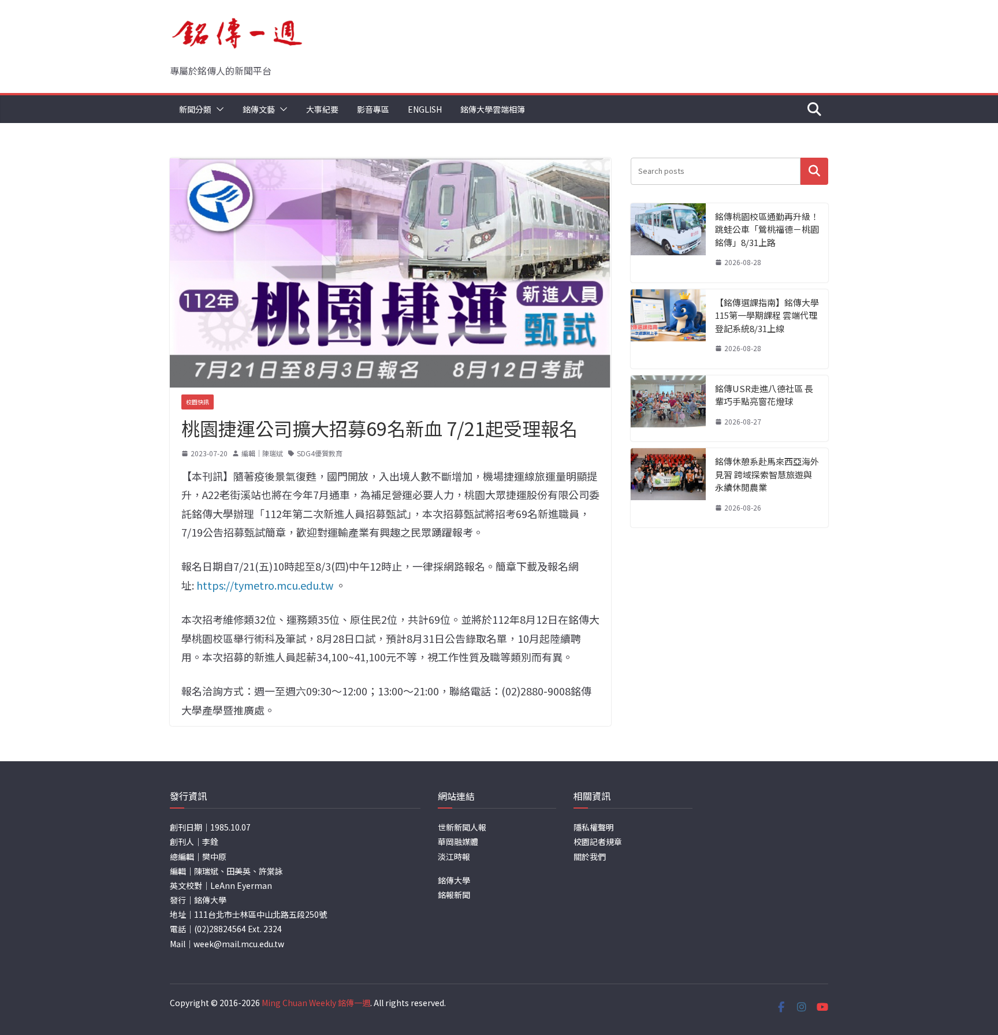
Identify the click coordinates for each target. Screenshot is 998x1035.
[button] (217, 109)
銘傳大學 (454, 880)
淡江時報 (454, 856)
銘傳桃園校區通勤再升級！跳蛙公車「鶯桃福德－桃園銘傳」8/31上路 (767, 229)
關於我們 (590, 856)
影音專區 (373, 109)
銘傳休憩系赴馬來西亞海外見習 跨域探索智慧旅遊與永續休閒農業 (767, 474)
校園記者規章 (598, 841)
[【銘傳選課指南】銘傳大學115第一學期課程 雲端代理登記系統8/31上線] (668, 328)
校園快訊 (197, 401)
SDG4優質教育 (319, 453)
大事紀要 (322, 109)
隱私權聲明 (594, 827)
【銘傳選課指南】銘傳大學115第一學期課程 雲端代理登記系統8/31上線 (767, 315)
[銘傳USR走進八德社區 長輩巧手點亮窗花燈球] (668, 408)
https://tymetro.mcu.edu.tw (264, 585)
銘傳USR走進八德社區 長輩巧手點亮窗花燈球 (764, 395)
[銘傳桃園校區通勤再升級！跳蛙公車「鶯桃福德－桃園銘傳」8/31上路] (668, 242)
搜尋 (814, 171)
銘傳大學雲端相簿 (492, 109)
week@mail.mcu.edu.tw (238, 944)
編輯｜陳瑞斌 (262, 453)
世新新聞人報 (462, 827)
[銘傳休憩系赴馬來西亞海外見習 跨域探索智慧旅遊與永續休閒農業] (668, 487)
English (425, 109)
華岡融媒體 (458, 841)
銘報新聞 (454, 894)
